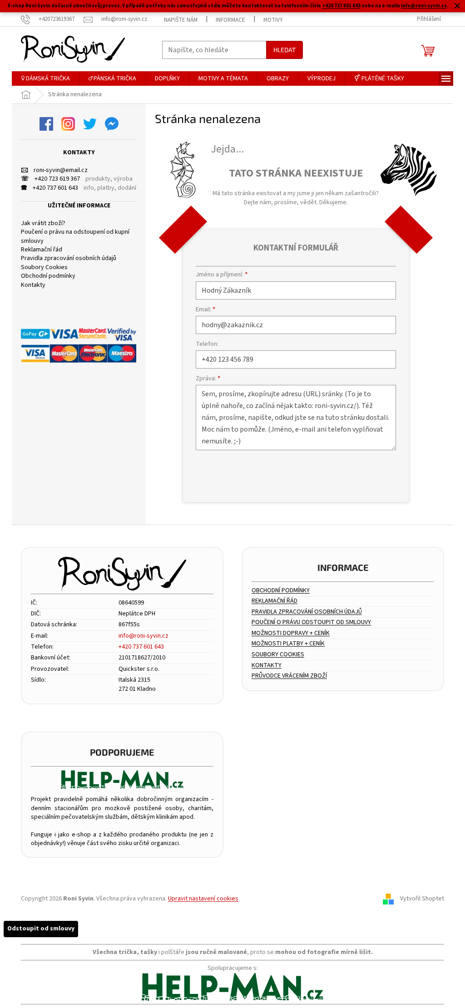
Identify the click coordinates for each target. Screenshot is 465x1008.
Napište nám (181, 20)
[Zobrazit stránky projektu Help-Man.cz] (122, 779)
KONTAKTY (267, 665)
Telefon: (207, 344)
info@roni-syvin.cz (424, 5)
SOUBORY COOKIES (278, 654)
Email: (205, 309)
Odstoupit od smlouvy (40, 928)
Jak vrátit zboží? (43, 223)
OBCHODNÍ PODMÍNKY (281, 590)
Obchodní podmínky (48, 276)
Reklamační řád (41, 250)
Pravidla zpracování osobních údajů (68, 258)
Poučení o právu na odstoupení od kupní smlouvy (75, 236)
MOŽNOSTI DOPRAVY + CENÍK (291, 633)
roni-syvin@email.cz (54, 170)
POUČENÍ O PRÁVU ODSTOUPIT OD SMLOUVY (311, 622)
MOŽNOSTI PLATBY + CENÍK (288, 643)
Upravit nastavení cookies (203, 898)
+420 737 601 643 (341, 5)
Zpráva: (208, 378)
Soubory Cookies (44, 267)
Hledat (284, 50)
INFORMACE (230, 20)
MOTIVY (273, 20)
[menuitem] (45, 78)
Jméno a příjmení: (221, 274)
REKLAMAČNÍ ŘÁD (274, 601)
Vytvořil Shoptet (422, 898)
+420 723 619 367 (50, 179)
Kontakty (33, 285)
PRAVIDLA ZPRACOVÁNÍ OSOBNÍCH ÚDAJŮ (307, 612)
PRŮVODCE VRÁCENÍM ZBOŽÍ (289, 676)
